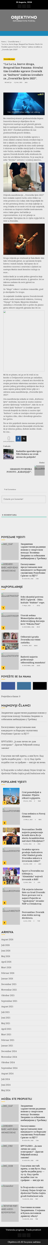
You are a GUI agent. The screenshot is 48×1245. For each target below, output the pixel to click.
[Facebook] (18, 438)
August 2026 (7, 939)
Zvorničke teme (9, 59)
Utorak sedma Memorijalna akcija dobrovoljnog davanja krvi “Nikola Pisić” (33, 619)
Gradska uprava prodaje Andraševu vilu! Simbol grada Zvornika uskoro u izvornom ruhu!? (32, 855)
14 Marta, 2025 (26, 646)
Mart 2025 (6, 1034)
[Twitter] (23, 438)
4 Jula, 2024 (27, 921)
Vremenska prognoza (15, 1229)
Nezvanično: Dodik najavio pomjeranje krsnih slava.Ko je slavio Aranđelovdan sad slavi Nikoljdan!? (33, 835)
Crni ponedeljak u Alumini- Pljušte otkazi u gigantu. (31, 795)
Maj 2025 (5, 1023)
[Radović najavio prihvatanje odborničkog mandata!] (10, 661)
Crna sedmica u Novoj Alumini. (33, 815)
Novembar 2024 (9, 1056)
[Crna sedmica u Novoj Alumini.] (11, 816)
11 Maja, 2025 (26, 606)
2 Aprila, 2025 (27, 820)
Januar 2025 (7, 1045)
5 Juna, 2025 (18, 82)
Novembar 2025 (9, 989)
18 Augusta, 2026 (27, 579)
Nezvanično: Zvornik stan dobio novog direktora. (33, 915)
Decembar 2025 (9, 984)
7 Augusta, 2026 (27, 1199)
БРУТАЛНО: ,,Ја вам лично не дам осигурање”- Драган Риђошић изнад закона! (20, 744)
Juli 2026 (5, 945)
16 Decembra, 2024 (28, 666)
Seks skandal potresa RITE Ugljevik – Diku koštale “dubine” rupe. (33, 599)
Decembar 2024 (9, 1051)
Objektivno (24, 17)
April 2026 (6, 961)
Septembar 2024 (9, 1068)
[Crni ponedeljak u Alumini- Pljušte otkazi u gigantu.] (11, 796)
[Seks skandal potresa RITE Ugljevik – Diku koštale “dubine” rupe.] (10, 601)
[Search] (45, 33)
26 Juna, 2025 (27, 864)
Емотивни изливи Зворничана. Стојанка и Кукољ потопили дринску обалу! (33, 1211)
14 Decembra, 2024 (28, 627)
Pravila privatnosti (33, 1229)
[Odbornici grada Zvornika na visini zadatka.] (10, 641)
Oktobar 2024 (8, 1062)
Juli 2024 (5, 1079)
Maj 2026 (5, 956)
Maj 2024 (5, 1090)
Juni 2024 (5, 1084)
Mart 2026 (6, 967)
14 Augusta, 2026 (27, 1160)
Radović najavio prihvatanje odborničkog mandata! (33, 659)
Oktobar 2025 (8, 995)
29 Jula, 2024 (27, 801)
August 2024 (7, 1073)
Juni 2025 (5, 1017)
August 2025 (7, 1006)
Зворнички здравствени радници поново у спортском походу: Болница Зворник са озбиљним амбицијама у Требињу (34, 551)
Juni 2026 (5, 950)
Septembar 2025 (9, 1001)
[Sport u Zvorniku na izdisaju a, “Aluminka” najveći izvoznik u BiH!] (11, 876)
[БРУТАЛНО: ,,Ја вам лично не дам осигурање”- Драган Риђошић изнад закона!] (10, 1153)
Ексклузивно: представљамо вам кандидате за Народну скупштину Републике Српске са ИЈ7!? (33, 570)
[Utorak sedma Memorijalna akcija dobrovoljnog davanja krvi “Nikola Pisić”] (10, 621)
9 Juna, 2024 (27, 844)
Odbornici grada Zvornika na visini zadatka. (30, 639)
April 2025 (6, 1029)
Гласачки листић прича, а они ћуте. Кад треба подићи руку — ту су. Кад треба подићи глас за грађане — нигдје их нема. (23, 759)
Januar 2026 (7, 978)
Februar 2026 (7, 973)
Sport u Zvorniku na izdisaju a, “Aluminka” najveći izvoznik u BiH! (33, 875)
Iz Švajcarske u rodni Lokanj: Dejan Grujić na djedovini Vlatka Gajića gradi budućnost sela (33, 1191)
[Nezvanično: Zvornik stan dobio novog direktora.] (11, 916)
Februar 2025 (7, 1040)
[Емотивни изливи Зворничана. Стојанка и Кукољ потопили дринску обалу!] (10, 1213)
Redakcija (8, 82)
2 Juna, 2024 (27, 882)
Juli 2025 (5, 1012)
